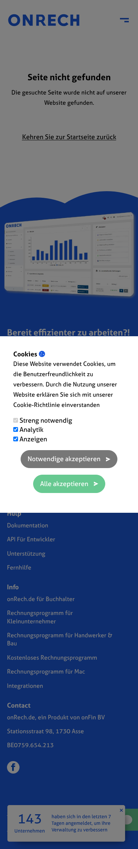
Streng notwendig (46, 420)
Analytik (31, 429)
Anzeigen (33, 439)
